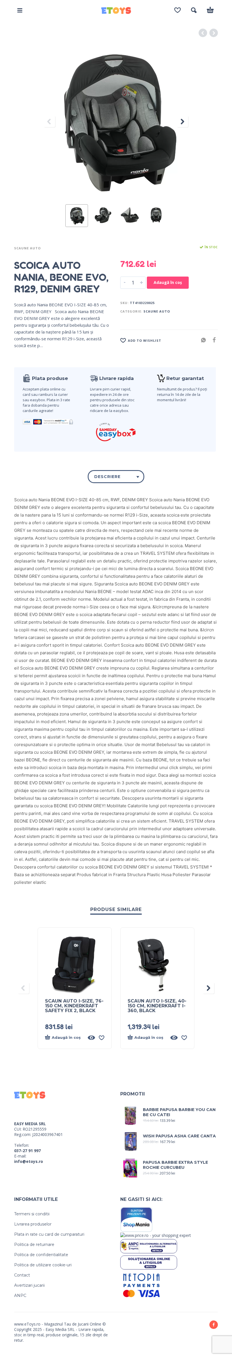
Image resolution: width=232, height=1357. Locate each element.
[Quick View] (91, 1037)
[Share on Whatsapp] (201, 340)
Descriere (107, 476)
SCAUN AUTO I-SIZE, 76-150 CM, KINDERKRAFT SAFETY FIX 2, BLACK (74, 1005)
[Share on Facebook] (212, 340)
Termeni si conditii (32, 1213)
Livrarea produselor (32, 1224)
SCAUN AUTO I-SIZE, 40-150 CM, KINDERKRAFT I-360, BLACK (157, 1005)
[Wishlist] (177, 10)
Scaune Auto (27, 248)
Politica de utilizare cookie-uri (43, 1264)
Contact (22, 1275)
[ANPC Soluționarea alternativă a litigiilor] (148, 1245)
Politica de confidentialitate (41, 1254)
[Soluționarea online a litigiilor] (148, 1262)
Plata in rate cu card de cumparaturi (49, 1234)
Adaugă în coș (168, 282)
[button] (20, 10)
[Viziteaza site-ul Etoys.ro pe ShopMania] (136, 1219)
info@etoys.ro (28, 1161)
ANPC (20, 1295)
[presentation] (49, 121)
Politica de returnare (34, 1244)
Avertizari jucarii (29, 1285)
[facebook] (213, 1324)
